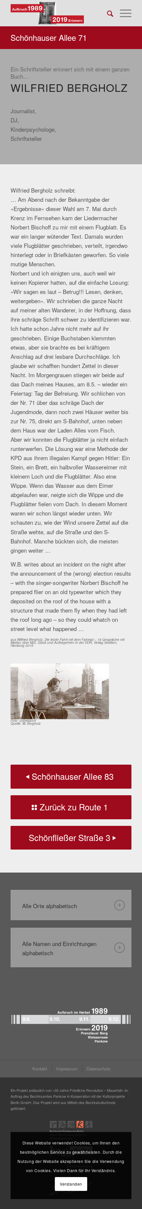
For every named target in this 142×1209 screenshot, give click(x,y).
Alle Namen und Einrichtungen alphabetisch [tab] (59, 948)
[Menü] (122, 13)
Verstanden (71, 1184)
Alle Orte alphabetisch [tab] (49, 906)
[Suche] (106, 13)
